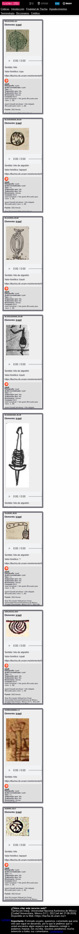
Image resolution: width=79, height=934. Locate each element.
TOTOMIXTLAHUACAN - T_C (12, 709)
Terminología (7, 13)
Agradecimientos (58, 9)
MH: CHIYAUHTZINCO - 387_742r (13, 414)
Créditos (35, 13)
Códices (5, 9)
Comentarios (56, 931)
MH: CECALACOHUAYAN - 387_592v (14, 316)
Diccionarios (22, 13)
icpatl (18, 24)
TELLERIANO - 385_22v (11, 513)
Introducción (17, 9)
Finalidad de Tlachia (36, 9)
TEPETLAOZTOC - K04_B (11, 611)
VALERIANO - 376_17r (10, 808)
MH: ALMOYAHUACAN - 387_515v (13, 119)
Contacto (6, 920)
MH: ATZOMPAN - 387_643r (12, 217)
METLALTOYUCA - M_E (11, 21)
